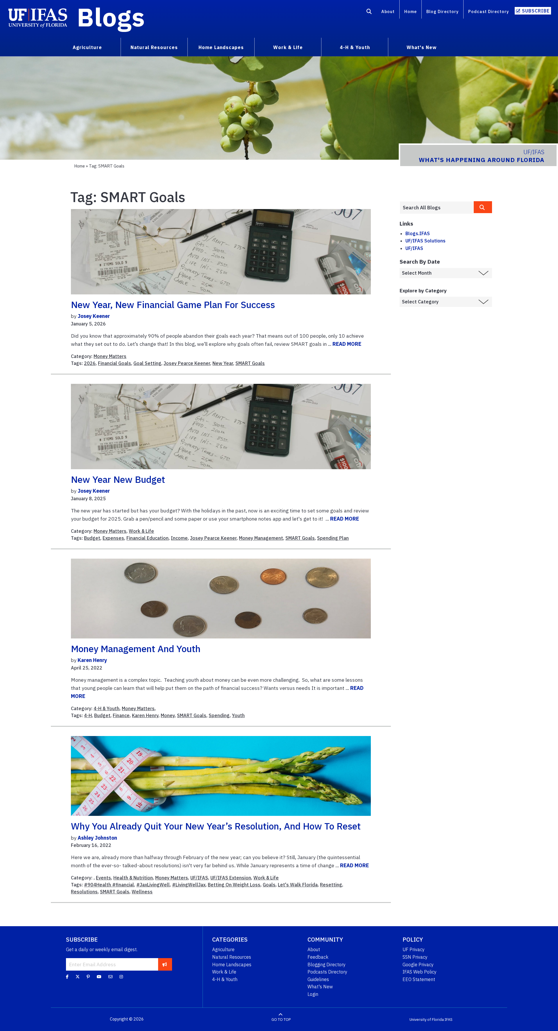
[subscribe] (164, 964)
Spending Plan (333, 538)
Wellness (142, 892)
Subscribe (536, 11)
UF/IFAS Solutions (425, 241)
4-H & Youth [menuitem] (355, 47)
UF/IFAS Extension (230, 878)
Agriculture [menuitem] (87, 47)
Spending (219, 715)
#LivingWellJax (188, 885)
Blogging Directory (326, 964)
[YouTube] (99, 976)
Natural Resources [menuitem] (154, 47)
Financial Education (147, 538)
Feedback (317, 957)
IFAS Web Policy (420, 972)
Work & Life (141, 531)
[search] (483, 207)
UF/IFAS (199, 878)
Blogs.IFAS (417, 233)
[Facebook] (67, 976)
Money (168, 715)
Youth (238, 715)
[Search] (369, 12)
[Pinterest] (88, 976)
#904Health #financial (109, 885)
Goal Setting (147, 363)
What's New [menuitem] (422, 47)
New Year (222, 363)
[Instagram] (121, 976)
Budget (92, 538)
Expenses (113, 538)
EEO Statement (419, 979)
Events (103, 878)
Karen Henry (92, 660)
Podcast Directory (488, 11)
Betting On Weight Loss (234, 885)
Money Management (261, 538)
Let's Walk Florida (298, 885)
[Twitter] (78, 976)
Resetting (331, 885)
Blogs (111, 16)
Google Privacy (418, 964)
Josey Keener (94, 316)
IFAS (449, 1019)
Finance (121, 715)
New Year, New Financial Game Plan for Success (173, 304)
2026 (90, 363)
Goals (269, 885)
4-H (88, 715)
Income (179, 538)
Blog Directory (442, 11)
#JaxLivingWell (153, 885)
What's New (320, 986)
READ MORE (346, 344)
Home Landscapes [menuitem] (221, 47)
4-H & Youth (106, 708)
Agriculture (223, 949)
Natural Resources (231, 957)
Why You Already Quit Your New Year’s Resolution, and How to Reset (216, 826)
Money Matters (110, 356)
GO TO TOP (281, 1019)
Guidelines (318, 979)
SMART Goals (250, 363)
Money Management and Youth (136, 649)
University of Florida (426, 1019)
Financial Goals (114, 363)
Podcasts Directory (327, 972)
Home (410, 11)
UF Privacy (414, 949)
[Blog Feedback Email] (110, 976)
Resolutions (84, 892)
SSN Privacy (415, 957)
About (388, 11)
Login (312, 994)
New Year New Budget (118, 479)
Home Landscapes (231, 964)
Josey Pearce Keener (187, 363)
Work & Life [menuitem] (288, 47)
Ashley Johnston (97, 837)
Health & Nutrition (133, 878)
